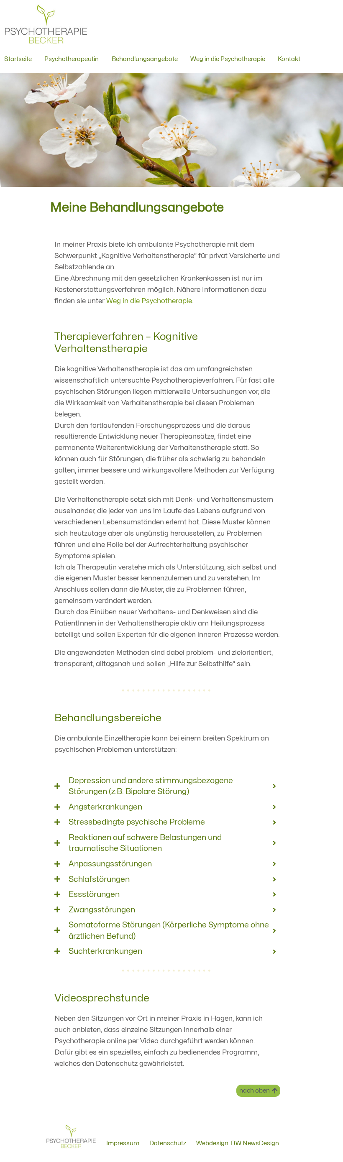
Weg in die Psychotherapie (149, 301)
